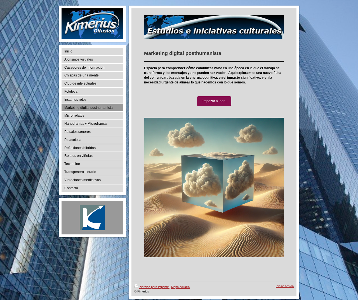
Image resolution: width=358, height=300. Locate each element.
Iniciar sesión (285, 286)
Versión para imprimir (154, 287)
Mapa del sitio (180, 287)
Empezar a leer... (214, 101)
